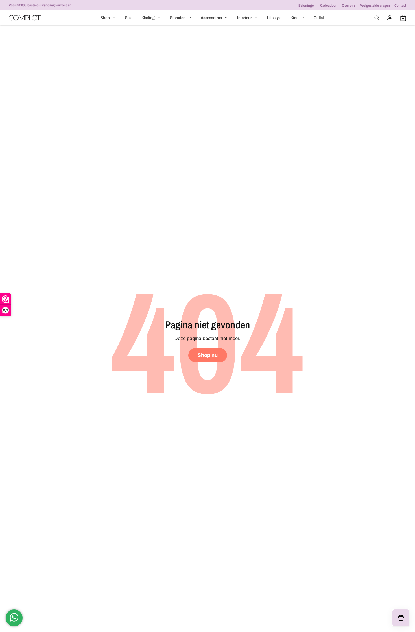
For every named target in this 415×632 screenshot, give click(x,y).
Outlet (319, 17)
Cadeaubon (328, 5)
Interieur (244, 17)
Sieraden (177, 17)
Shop (105, 17)
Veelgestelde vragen (375, 5)
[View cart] (403, 18)
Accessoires (211, 17)
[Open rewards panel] (400, 617)
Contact (400, 5)
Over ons (348, 5)
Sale (128, 17)
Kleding (148, 17)
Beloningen (307, 5)
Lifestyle (274, 17)
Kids (294, 17)
